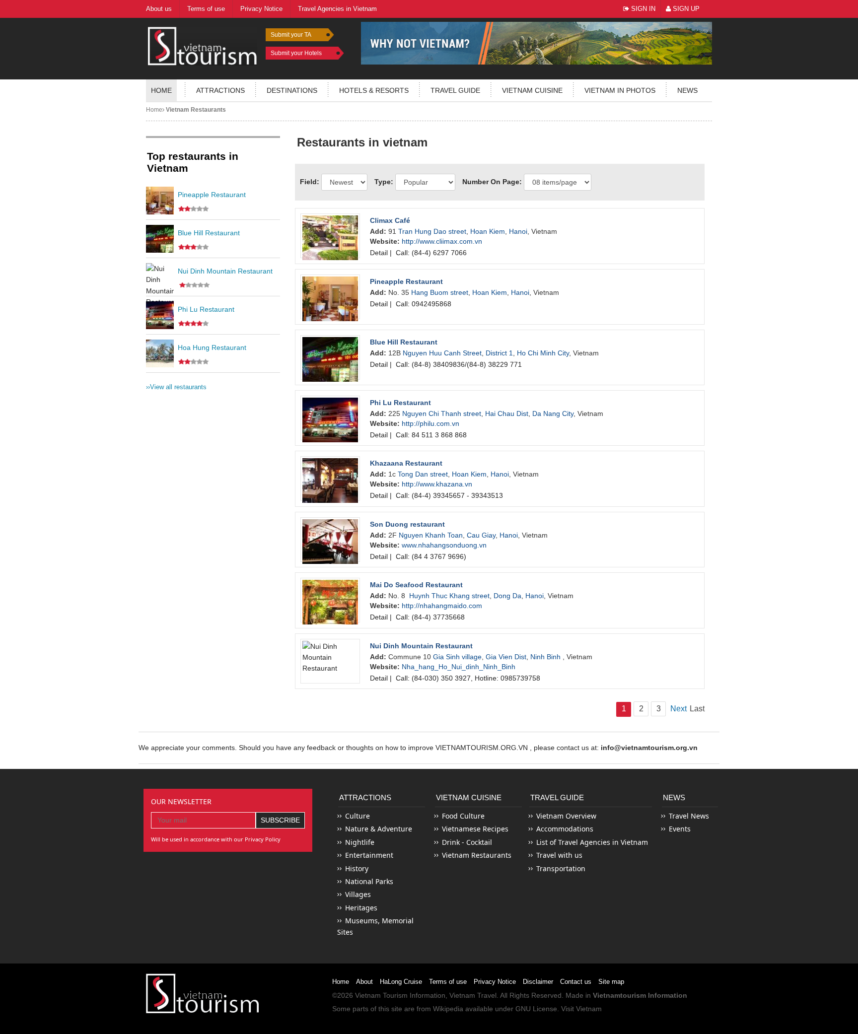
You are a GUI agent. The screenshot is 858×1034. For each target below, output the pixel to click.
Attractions (220, 90)
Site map (611, 981)
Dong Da (507, 596)
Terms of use (448, 981)
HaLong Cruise (401, 981)
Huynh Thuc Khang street (449, 596)
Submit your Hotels (296, 53)
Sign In (642, 8)
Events (680, 828)
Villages (358, 894)
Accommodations (564, 828)
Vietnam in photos (619, 90)
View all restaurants (176, 387)
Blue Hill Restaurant (209, 233)
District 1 (499, 353)
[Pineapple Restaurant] (160, 200)
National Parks (369, 881)
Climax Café (390, 220)
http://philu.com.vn (430, 423)
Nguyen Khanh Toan (431, 535)
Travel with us (559, 855)
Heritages (361, 907)
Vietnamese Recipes (475, 828)
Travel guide (455, 90)
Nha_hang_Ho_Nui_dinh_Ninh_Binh (458, 667)
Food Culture (463, 816)
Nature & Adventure (378, 828)
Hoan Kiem (487, 231)
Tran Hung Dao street (432, 231)
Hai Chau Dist (506, 413)
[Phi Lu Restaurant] (160, 315)
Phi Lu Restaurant (206, 309)
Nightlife (359, 842)
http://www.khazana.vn (437, 484)
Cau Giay (481, 535)
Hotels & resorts (374, 90)
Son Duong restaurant (407, 524)
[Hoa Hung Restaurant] (160, 353)
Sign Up (685, 8)
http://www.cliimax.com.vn (442, 241)
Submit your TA (291, 34)
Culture (357, 816)
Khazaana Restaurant (406, 463)
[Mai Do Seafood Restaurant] (330, 600)
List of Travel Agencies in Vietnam (592, 842)
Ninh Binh (546, 657)
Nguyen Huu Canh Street (442, 353)
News (687, 90)
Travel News (689, 816)
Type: (383, 182)
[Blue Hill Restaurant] (160, 239)
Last (697, 708)
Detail (379, 253)
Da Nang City (552, 413)
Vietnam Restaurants (195, 109)
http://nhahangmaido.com (442, 606)
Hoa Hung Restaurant (212, 347)
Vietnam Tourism (381, 995)
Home (161, 90)
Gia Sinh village (457, 657)
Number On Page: (492, 182)
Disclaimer (538, 981)
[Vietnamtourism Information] (202, 45)
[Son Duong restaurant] (330, 539)
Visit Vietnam (581, 1009)
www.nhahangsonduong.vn (444, 545)
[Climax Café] (330, 235)
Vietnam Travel (473, 995)
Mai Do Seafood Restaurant (416, 585)
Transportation (560, 868)
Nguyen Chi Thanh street (441, 413)
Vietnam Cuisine (532, 90)
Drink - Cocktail (467, 842)
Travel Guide (557, 797)
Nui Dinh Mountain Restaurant (225, 271)
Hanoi (518, 231)
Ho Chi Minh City (543, 353)
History (356, 868)
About (364, 981)
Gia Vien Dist (506, 657)
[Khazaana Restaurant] (330, 478)
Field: (309, 182)
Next (677, 708)
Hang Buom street (439, 292)
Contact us (575, 981)
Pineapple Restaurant (212, 195)
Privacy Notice (495, 981)
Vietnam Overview (566, 816)
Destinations (292, 90)
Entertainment (369, 855)
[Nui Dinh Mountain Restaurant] (160, 277)
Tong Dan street (423, 474)
